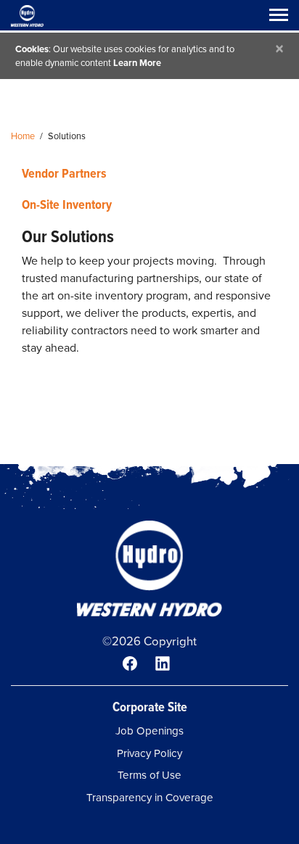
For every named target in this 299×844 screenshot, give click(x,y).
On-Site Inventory (67, 204)
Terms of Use (149, 775)
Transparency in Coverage (149, 798)
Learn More (137, 63)
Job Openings (149, 731)
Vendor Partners (64, 173)
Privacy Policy (149, 753)
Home (23, 136)
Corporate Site (149, 706)
